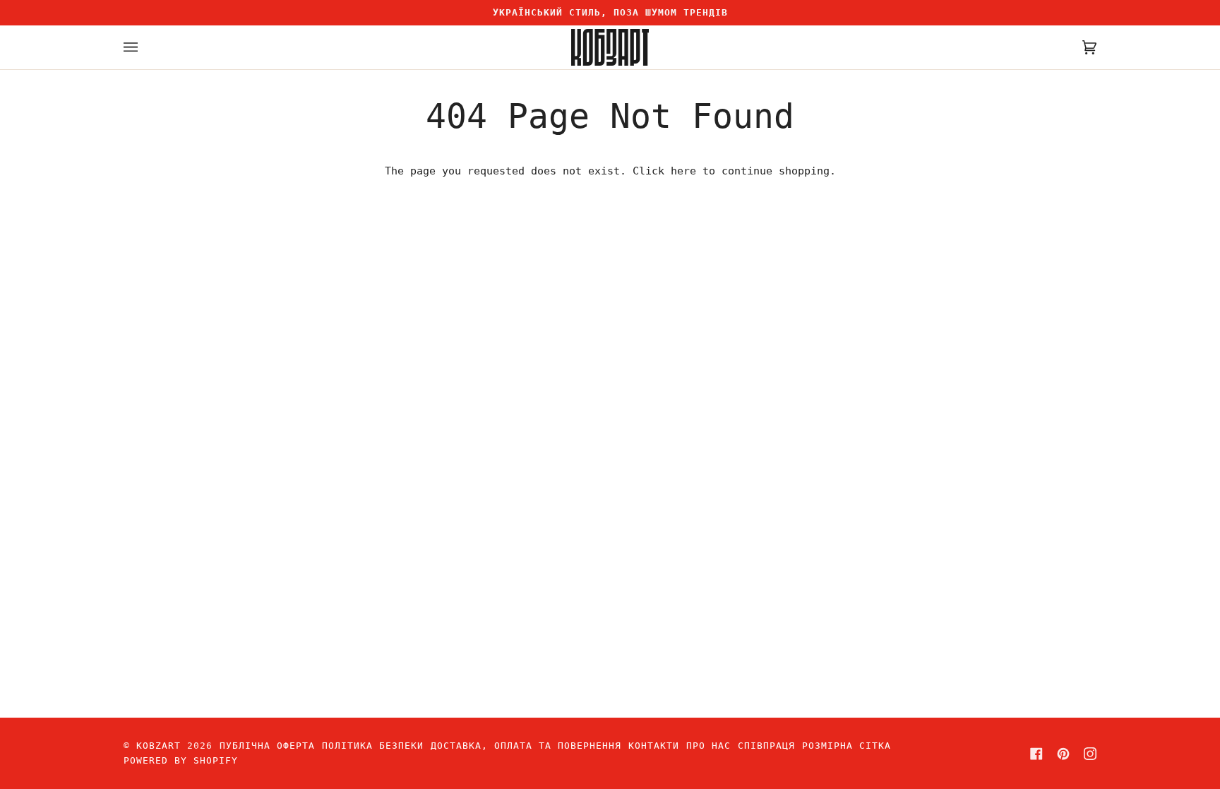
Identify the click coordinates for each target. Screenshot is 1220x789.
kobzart (158, 745)
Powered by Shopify (181, 760)
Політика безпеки (373, 745)
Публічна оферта (267, 745)
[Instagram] (1090, 753)
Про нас (708, 745)
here (683, 171)
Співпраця (766, 745)
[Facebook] (1036, 753)
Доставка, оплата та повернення (526, 745)
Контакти (653, 745)
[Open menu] (145, 47)
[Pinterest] (1063, 753)
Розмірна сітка (846, 745)
